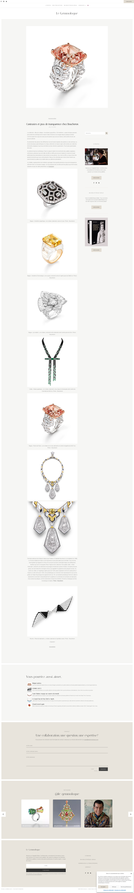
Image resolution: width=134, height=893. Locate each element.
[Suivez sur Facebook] (1, 1)
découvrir (96, 177)
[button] (131, 873)
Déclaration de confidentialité (120, 890)
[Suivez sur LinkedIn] (6, 1)
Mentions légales (82, 889)
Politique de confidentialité (108, 890)
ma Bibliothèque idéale (88, 859)
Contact (88, 867)
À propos (88, 855)
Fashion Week (52, 118)
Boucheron (52, 646)
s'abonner (129, 1)
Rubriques (81, 5)
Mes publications (57, 5)
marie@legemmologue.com (91, 739)
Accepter (103, 886)
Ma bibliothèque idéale (70, 5)
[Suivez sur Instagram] (4, 1)
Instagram (51, 166)
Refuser (114, 886)
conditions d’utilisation (94, 889)
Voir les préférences (126, 886)
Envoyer (103, 769)
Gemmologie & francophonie (88, 863)
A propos (48, 5)
